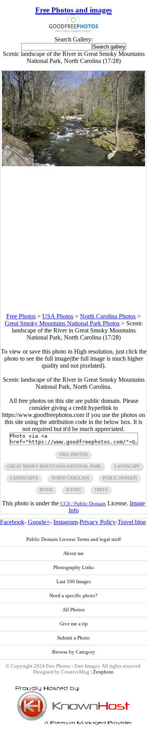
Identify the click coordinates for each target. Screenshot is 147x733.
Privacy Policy (98, 522)
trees (101, 489)
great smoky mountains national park (54, 466)
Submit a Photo (73, 638)
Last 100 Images (73, 581)
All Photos (73, 610)
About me (73, 553)
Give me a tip (74, 624)
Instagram (65, 522)
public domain (120, 478)
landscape (127, 466)
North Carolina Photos (108, 316)
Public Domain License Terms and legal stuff (73, 539)
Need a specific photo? (73, 595)
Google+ (39, 522)
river (46, 489)
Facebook (12, 522)
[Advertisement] (73, 239)
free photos (73, 454)
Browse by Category (73, 652)
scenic (73, 489)
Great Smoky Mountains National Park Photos (62, 323)
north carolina (70, 478)
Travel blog (132, 522)
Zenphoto (103, 672)
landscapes (24, 478)
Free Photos (21, 316)
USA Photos (57, 316)
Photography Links (73, 567)
